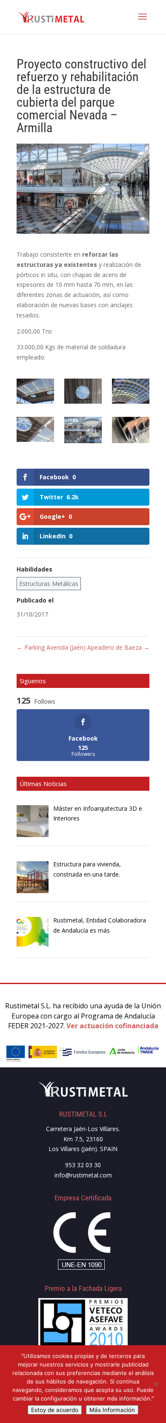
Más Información (112, 1409)
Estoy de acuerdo (54, 1409)
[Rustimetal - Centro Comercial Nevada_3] (130, 393)
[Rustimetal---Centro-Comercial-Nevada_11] (130, 432)
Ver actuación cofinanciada (112, 1025)
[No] (155, 1384)
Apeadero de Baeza (118, 647)
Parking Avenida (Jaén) (51, 647)
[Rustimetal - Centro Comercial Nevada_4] (35, 431)
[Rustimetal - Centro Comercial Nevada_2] (83, 393)
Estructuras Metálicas (48, 584)
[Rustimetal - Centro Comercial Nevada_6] (83, 432)
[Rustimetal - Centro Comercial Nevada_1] (35, 393)
